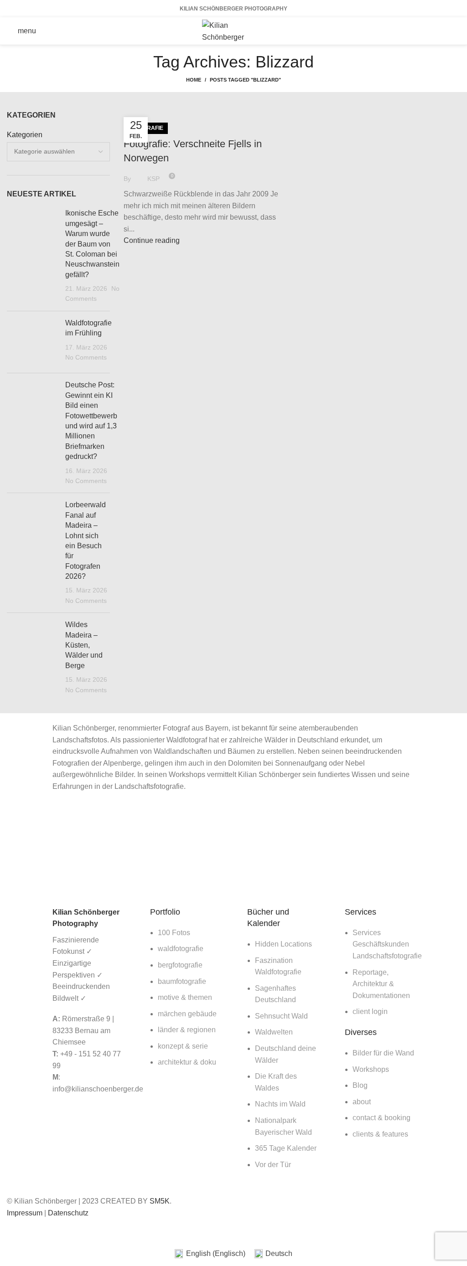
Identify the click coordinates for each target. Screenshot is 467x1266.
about (362, 1102)
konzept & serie (183, 1046)
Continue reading (152, 240)
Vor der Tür (273, 1164)
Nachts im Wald (280, 1104)
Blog (360, 1085)
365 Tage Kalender (286, 1148)
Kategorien (24, 135)
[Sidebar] (11, 1230)
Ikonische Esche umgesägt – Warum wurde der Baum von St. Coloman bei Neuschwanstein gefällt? (92, 243)
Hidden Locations (283, 944)
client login (370, 1011)
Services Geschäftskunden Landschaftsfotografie (387, 944)
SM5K (160, 1201)
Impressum (24, 1213)
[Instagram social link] (442, 31)
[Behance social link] (454, 31)
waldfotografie (180, 948)
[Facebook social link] (419, 31)
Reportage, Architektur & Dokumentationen (381, 983)
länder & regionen (187, 1030)
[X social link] (430, 31)
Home (193, 79)
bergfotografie (180, 965)
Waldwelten (274, 1032)
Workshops (371, 1069)
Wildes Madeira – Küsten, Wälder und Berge (84, 645)
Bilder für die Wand (383, 1053)
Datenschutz (68, 1213)
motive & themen (185, 997)
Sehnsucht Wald (281, 1016)
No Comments (86, 357)
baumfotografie (182, 981)
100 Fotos (174, 933)
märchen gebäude (187, 1014)
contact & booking (381, 1118)
